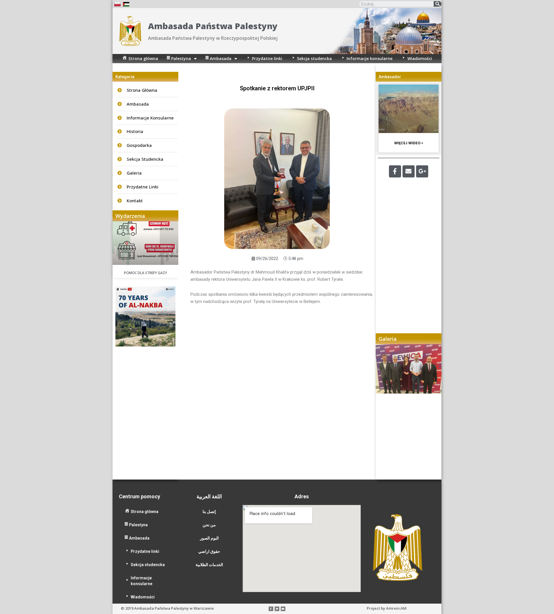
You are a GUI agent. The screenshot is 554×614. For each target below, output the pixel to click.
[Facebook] (395, 171)
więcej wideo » (408, 143)
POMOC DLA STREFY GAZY (145, 272)
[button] (386, 412)
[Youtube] (283, 608)
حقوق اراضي (209, 551)
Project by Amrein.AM (387, 608)
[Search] (437, 4)
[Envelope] (409, 171)
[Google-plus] (422, 171)
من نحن (209, 525)
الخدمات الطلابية (209, 564)
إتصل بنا (209, 511)
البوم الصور (209, 538)
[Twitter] (277, 608)
